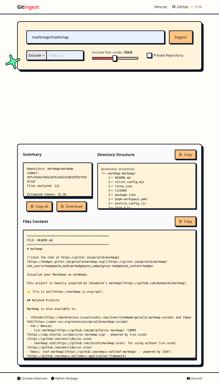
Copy (188, 154)
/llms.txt (160, 6)
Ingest (181, 37)
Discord (196, 378)
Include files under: (112, 52)
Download (74, 206)
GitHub (182, 6)
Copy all (42, 206)
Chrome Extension (34, 378)
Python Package (66, 378)
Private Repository (168, 55)
